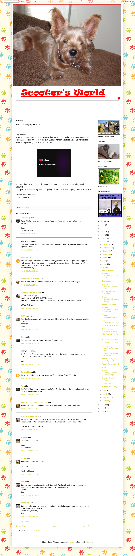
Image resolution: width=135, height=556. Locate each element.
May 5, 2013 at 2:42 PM (29, 409)
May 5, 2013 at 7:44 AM (29, 250)
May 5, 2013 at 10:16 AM (30, 343)
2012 (103, 405)
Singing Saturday (108, 383)
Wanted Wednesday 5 (110, 364)
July (104, 261)
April (105, 391)
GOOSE (24, 316)
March (105, 394)
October (106, 251)
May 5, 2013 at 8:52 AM (29, 329)
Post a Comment (24, 521)
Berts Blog (25, 503)
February (106, 397)
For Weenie (106, 281)
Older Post (87, 526)
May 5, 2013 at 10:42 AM (30, 378)
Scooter (24, 437)
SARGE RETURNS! (110, 326)
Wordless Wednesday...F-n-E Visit (110, 276)
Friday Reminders (109, 304)
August (105, 258)
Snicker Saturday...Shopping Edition (110, 299)
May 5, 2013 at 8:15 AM (29, 271)
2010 (103, 411)
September (107, 254)
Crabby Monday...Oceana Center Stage (109, 373)
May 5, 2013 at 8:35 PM (29, 474)
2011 (103, 408)
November (107, 248)
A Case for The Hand (110, 343)
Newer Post (20, 526)
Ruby (23, 482)
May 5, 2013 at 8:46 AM (29, 308)
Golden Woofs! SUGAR (30, 278)
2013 (103, 241)
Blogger (89, 542)
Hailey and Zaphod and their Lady (34, 402)
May (104, 267)
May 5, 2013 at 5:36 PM (29, 430)
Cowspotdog (26, 372)
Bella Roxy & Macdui (29, 416)
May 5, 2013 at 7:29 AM (29, 234)
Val (22, 386)
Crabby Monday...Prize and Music (110, 348)
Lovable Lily (25, 218)
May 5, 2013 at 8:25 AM (29, 285)
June (105, 264)
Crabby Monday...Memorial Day (110, 286)
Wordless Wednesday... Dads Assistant (110, 309)
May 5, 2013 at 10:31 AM (30, 364)
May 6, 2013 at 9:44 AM (29, 516)
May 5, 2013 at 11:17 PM (30, 495)
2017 (103, 228)
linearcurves (71, 542)
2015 (103, 235)
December (107, 244)
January (106, 401)
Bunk (23, 337)
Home (54, 526)
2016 (103, 232)
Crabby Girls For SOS (110, 339)
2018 (103, 225)
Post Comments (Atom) (34, 530)
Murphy (24, 458)
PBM (104, 367)
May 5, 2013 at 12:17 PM (30, 395)
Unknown (24, 257)
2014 (103, 238)
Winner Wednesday (109, 387)
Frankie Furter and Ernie (30, 292)
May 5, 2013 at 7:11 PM (29, 451)
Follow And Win (108, 270)
